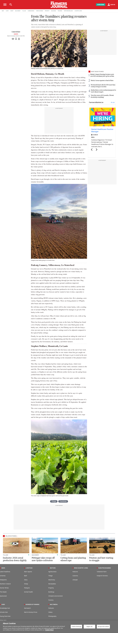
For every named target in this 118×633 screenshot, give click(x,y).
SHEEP (11, 10)
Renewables (52, 584)
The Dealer (3, 592)
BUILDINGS (53, 10)
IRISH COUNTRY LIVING (81, 568)
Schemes (3, 576)
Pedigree (27, 588)
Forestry (50, 600)
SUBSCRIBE (100, 4)
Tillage (54, 501)
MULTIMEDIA (54, 604)
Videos (50, 612)
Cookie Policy (49, 630)
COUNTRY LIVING (78, 10)
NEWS (3, 568)
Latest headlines (5, 571)
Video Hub (3, 620)
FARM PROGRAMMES (104, 568)
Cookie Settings (76, 626)
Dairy (25, 580)
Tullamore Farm (101, 571)
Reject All (89, 626)
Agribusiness (52, 571)
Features (75, 571)
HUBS (3, 604)
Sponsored (3, 596)
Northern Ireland (5, 584)
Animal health (28, 592)
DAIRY (7, 10)
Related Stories (11, 536)
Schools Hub (4, 612)
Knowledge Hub (5, 608)
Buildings (51, 592)
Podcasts (51, 608)
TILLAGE (24, 10)
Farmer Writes (4, 588)
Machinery (51, 580)
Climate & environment (55, 596)
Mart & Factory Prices (30, 612)
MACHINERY (17, 10)
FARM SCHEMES (39, 10)
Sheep (26, 584)
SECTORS (52, 568)
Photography (52, 616)
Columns (75, 576)
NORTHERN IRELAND (68, 10)
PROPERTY (47, 10)
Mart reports (28, 571)
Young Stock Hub (5, 616)
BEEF (3, 10)
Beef (25, 576)
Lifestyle (75, 580)
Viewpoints (3, 580)
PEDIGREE (60, 10)
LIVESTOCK (29, 568)
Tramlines (63, 501)
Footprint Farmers (102, 576)
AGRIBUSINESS (31, 10)
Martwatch (27, 608)
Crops (16, 34)
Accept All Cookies (103, 626)
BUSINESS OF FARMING (32, 604)
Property (51, 588)
